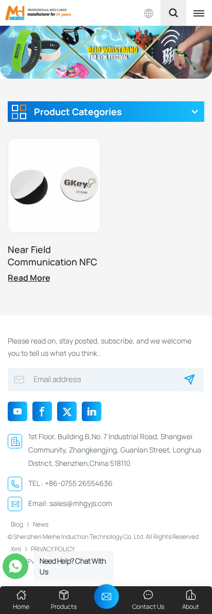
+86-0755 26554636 (79, 483)
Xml (16, 549)
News (40, 524)
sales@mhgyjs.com (80, 503)
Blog (17, 524)
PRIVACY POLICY (53, 549)
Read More (29, 277)
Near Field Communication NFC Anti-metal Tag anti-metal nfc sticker (52, 255)
